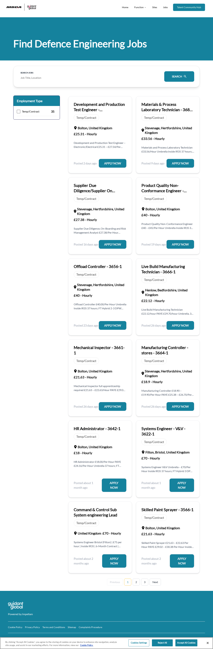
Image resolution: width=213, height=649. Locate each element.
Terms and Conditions (53, 627)
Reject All (162, 642)
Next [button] (155, 582)
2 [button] (136, 582)
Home (125, 7)
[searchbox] (90, 76)
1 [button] (127, 582)
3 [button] (144, 582)
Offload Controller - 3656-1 (98, 266)
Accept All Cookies (186, 642)
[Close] (207, 643)
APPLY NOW (112, 163)
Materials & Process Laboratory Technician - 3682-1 (167, 109)
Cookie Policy (15, 627)
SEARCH (177, 76)
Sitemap (72, 627)
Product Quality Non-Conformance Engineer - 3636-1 (162, 190)
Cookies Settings (139, 642)
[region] (106, 643)
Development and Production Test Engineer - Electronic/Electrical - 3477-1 (99, 109)
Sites (154, 7)
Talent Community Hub (189, 7)
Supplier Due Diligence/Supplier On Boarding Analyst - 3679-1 (96, 190)
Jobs (165, 7)
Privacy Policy (32, 627)
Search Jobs (26, 72)
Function (139, 7)
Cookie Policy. (86, 645)
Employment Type (29, 101)
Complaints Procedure (90, 627)
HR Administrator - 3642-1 (97, 428)
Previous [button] (115, 582)
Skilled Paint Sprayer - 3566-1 (167, 509)
